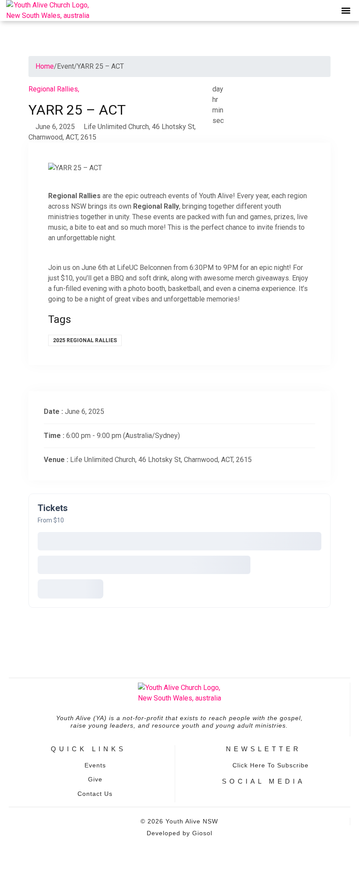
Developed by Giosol (179, 833)
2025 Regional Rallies (85, 340)
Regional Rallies (53, 89)
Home (44, 66)
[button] (345, 11)
